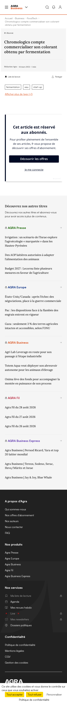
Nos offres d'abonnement (19, 515)
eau (26, 87)
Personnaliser (54, 694)
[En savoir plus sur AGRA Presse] (61, 228)
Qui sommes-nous (15, 509)
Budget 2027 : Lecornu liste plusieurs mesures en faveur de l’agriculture (28, 271)
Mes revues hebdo (21, 607)
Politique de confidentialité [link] (34, 699)
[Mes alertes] (54, 7)
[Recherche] (47, 7)
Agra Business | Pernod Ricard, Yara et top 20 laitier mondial (32, 452)
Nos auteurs (12, 521)
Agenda (14, 601)
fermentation (13, 87)
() (19, 94)
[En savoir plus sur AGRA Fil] (61, 398)
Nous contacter (14, 527)
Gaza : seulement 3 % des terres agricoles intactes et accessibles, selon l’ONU (31, 326)
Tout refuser (34, 694)
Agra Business (13, 564)
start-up (37, 87)
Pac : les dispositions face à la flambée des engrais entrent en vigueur (31, 312)
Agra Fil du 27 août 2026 (20, 417)
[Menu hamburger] (6, 7)
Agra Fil (9, 570)
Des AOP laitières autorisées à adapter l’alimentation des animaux (29, 257)
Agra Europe (12, 558)
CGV (7, 656)
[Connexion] (60, 7)
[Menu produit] (26, 7)
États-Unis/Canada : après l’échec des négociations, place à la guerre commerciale (33, 299)
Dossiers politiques (21, 625)
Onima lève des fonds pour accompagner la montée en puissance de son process (32, 381)
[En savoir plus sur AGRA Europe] (61, 287)
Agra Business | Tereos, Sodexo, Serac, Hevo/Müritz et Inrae (29, 466)
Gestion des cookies (16, 662)
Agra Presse (11, 552)
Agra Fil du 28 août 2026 (20, 407)
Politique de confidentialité (20, 645)
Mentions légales (14, 650)
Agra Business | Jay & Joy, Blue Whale (28, 477)
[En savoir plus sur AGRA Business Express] (61, 441)
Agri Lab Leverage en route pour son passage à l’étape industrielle (28, 354)
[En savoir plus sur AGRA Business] (61, 342)
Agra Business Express (17, 576)
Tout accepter (15, 694)
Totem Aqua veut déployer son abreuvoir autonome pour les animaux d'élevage (31, 368)
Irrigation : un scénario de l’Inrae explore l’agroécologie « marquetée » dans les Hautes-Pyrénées (31, 241)
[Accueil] (33, 681)
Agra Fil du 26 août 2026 (20, 426)
